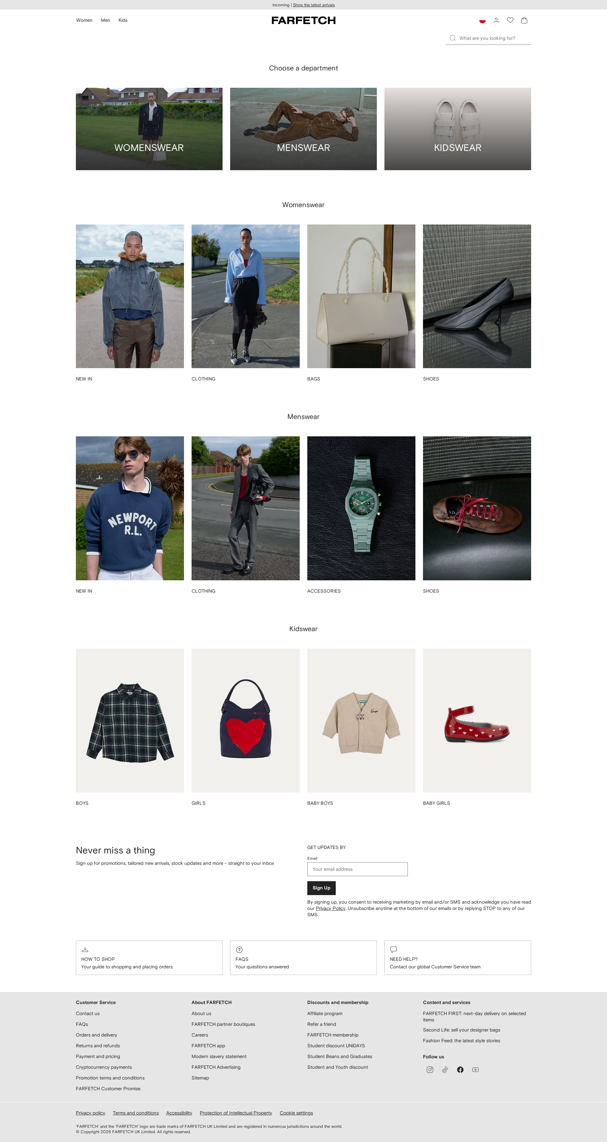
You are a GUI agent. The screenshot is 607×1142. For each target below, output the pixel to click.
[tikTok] (445, 1070)
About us (201, 1013)
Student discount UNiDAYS (336, 1045)
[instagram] (430, 1070)
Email (312, 858)
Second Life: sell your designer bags (461, 1029)
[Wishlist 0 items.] (510, 20)
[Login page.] (496, 20)
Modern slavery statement (219, 1056)
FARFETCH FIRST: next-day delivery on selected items (474, 1016)
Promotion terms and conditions (110, 1077)
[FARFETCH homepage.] (303, 20)
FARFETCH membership (333, 1034)
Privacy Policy (331, 908)
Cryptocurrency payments (104, 1067)
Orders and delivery (96, 1034)
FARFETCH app (208, 1045)
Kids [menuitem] (123, 20)
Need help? (404, 959)
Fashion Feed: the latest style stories (461, 1040)
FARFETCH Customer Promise (108, 1088)
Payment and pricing (98, 1056)
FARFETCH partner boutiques (223, 1024)
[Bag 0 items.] (524, 20)
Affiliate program (324, 1013)
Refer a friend (321, 1024)
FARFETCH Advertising (216, 1067)
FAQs (242, 959)
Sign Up (321, 888)
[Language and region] (482, 20)
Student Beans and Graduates (339, 1056)
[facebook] (460, 1070)
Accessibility (179, 1112)
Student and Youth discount (337, 1067)
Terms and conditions (136, 1112)
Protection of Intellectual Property (236, 1112)
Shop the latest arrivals (314, 5)
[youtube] (475, 1070)
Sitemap (200, 1077)
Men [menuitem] (105, 20)
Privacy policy (90, 1112)
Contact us (88, 1013)
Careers (200, 1034)
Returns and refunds (98, 1045)
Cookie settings (296, 1112)
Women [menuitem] (84, 20)
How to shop (98, 959)
